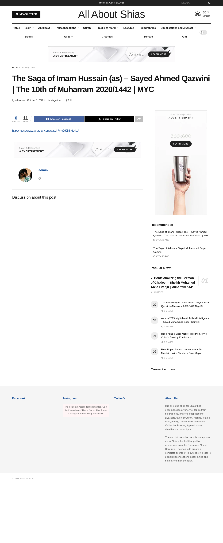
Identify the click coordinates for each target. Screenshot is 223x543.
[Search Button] (208, 3)
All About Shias (111, 14)
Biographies (148, 27)
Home (16, 27)
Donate (148, 36)
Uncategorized (28, 67)
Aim (184, 36)
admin (18, 100)
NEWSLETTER (28, 14)
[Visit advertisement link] (111, 56)
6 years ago (162, 240)
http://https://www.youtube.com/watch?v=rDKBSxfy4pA (45, 130)
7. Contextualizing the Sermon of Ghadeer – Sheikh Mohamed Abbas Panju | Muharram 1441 (173, 282)
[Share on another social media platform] (139, 119)
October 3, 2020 (35, 100)
